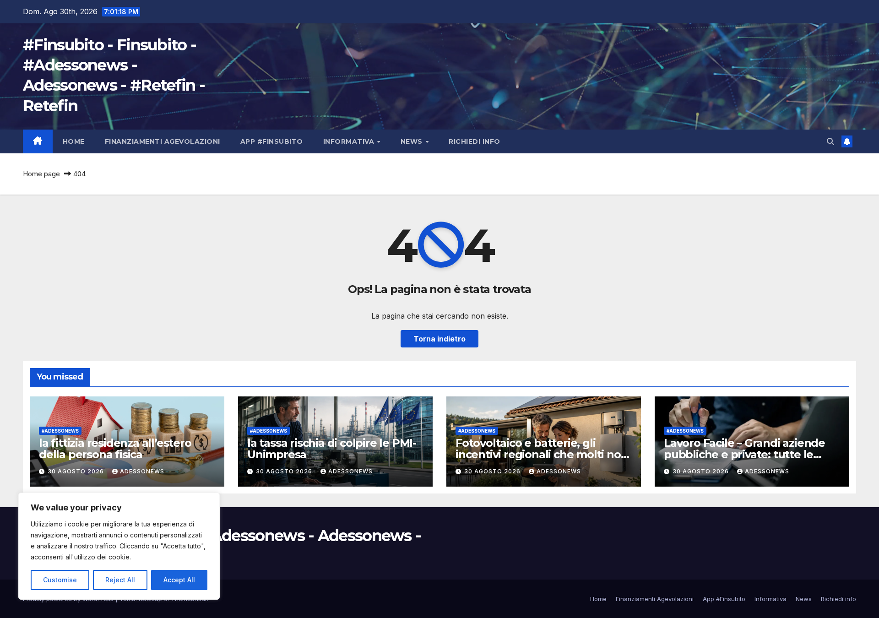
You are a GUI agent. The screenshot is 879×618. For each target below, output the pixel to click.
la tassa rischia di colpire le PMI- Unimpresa (331, 448)
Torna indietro (439, 338)
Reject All (120, 580)
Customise (60, 580)
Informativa (349, 141)
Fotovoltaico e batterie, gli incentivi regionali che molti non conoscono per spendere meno (542, 454)
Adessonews (142, 471)
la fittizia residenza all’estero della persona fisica (115, 448)
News (413, 141)
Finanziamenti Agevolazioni (162, 141)
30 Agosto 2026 (77, 471)
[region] (119, 546)
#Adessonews (60, 431)
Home (74, 141)
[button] (830, 141)
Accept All (179, 580)
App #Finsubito (271, 141)
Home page (41, 173)
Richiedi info (474, 141)
